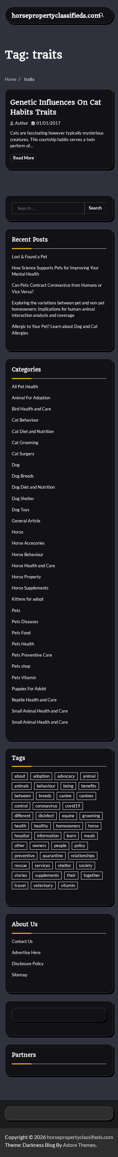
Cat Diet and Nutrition (33, 431)
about (19, 776)
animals (21, 785)
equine (68, 815)
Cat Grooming (25, 442)
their (71, 875)
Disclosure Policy (28, 963)
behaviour (46, 785)
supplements (47, 875)
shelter (64, 865)
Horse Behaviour (27, 554)
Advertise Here (26, 952)
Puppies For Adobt (29, 688)
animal (89, 776)
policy (79, 845)
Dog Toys (21, 509)
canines (86, 795)
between (22, 795)
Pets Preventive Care (32, 655)
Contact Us (22, 941)
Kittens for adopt (28, 599)
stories (20, 875)
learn (71, 835)
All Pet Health (25, 386)
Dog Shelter (23, 498)
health (20, 825)
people (60, 845)
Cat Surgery (23, 453)
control (21, 805)
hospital (21, 835)
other (19, 845)
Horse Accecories (28, 543)
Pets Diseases (25, 621)
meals (89, 835)
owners (39, 845)
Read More (23, 157)
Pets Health (23, 643)
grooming (91, 815)
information (48, 835)
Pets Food (21, 632)
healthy (41, 825)
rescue (20, 865)
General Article (26, 520)
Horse (17, 531)
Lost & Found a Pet (29, 256)
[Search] (101, 15)
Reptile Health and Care (34, 699)
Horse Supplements (30, 587)
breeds (45, 795)
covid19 (72, 805)
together (92, 875)
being (68, 785)
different (22, 815)
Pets (16, 610)
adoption (41, 776)
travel (20, 885)
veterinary (43, 885)
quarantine (53, 855)
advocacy (66, 776)
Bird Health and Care (31, 408)
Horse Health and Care (33, 565)
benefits (88, 785)
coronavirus (46, 805)
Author (21, 123)
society (85, 865)
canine (65, 795)
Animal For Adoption (31, 397)
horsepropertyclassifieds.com (56, 15)
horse (93, 825)
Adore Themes (79, 1145)
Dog (16, 464)
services (42, 865)
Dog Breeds (23, 476)
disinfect (46, 815)
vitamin (68, 885)
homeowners (68, 825)
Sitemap (19, 974)
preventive (24, 855)
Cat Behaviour (25, 420)
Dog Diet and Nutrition (33, 487)
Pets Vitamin (24, 677)
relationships (83, 855)
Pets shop (21, 666)
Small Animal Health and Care (40, 711)
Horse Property (26, 576)
